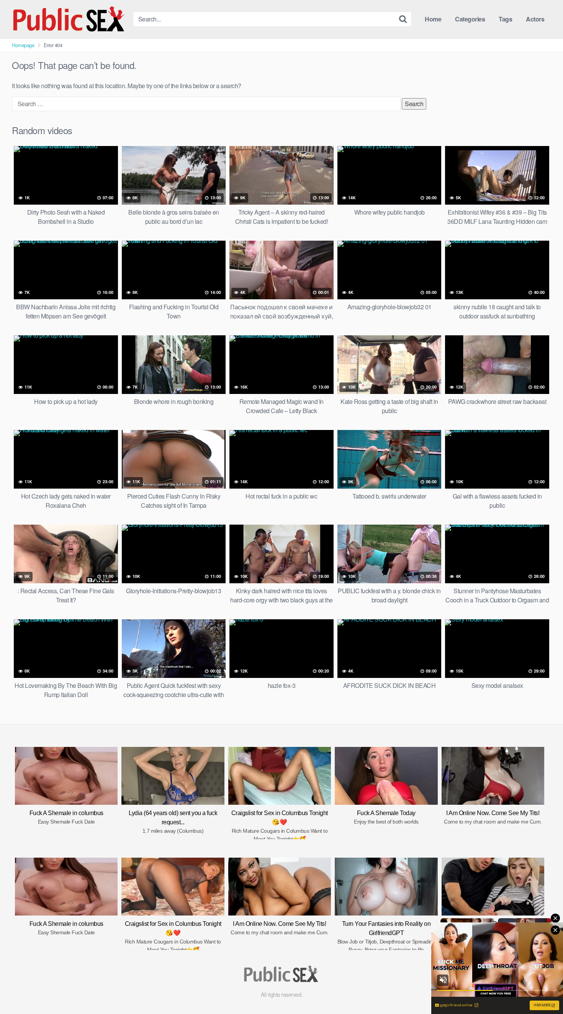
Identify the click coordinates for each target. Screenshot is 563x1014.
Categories (470, 19)
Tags (505, 19)
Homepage (23, 45)
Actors (535, 19)
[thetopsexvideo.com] (69, 19)
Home (433, 19)
